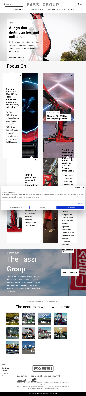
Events (48, 10)
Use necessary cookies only (15, 207)
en (81, 4)
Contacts (70, 10)
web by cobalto (53, 394)
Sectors (25, 10)
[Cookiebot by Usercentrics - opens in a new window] (71, 188)
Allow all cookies (70, 207)
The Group (16, 10)
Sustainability (58, 10)
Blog (42, 10)
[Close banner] (83, 187)
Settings (80, 203)
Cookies (39, 394)
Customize (42, 207)
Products (34, 10)
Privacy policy (32, 394)
